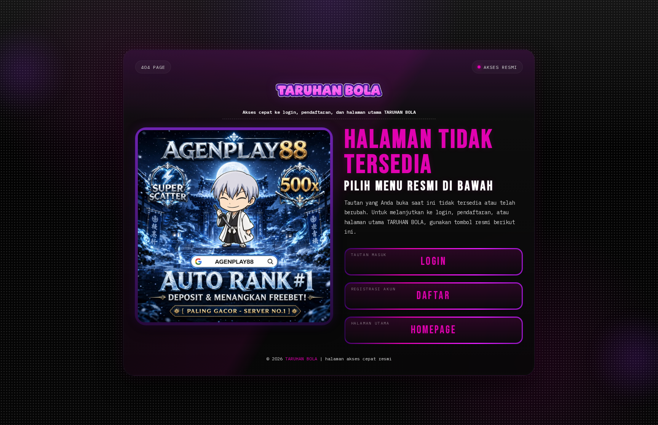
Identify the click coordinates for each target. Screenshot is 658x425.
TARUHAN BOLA (301, 358)
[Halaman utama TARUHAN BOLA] (329, 91)
